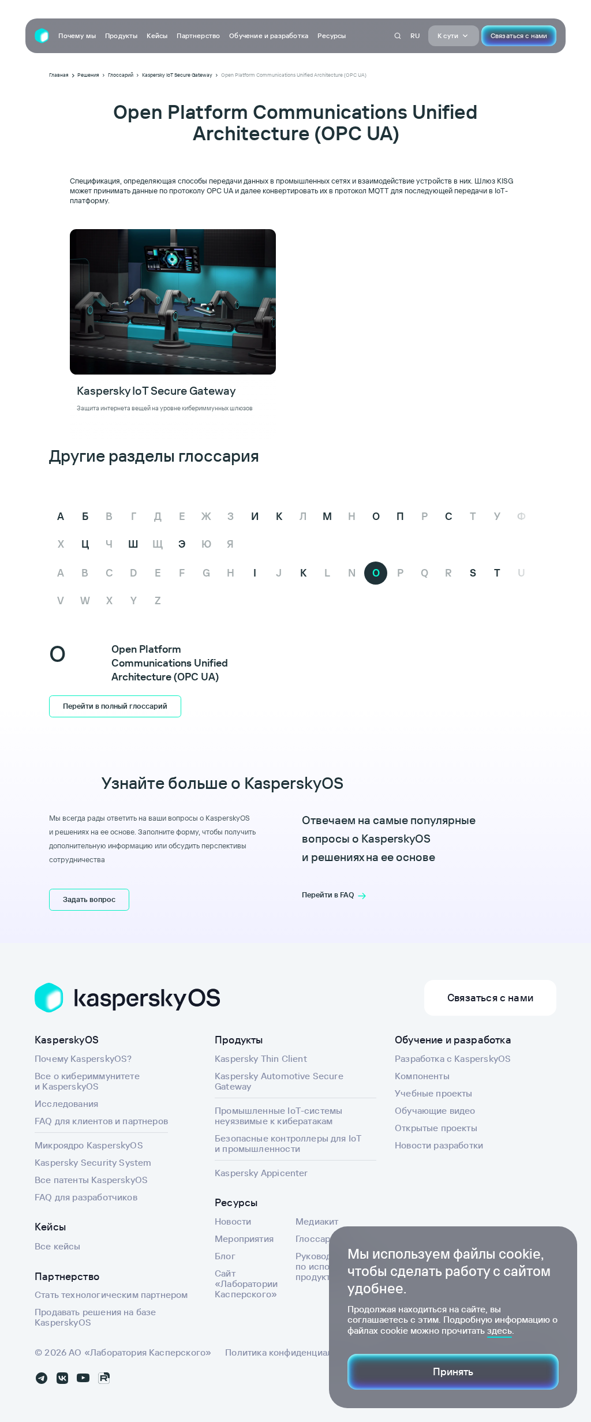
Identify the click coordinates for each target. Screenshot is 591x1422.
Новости (233, 1221)
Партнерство (198, 35)
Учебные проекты (434, 1093)
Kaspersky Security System (93, 1162)
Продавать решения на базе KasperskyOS (95, 1317)
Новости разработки (439, 1145)
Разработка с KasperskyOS (453, 1058)
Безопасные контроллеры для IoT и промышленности (288, 1143)
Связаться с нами (519, 35)
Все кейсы (58, 1246)
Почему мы (77, 35)
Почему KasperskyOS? (83, 1058)
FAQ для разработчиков (86, 1197)
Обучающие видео (435, 1110)
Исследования (66, 1103)
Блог (225, 1256)
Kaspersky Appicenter (261, 1172)
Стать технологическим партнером (111, 1294)
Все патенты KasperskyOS (91, 1179)
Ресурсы (331, 35)
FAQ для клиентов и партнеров (101, 1121)
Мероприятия (244, 1238)
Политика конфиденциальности (293, 1352)
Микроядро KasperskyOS (89, 1145)
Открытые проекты (436, 1127)
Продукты (121, 35)
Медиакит (317, 1221)
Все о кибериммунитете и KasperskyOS (87, 1081)
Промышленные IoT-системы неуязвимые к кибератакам (278, 1115)
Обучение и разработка (268, 35)
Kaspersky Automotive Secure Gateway (279, 1081)
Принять (453, 1371)
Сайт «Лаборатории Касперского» (246, 1283)
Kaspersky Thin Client (261, 1058)
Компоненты (422, 1076)
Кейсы (157, 35)
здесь (499, 1330)
